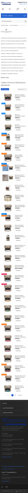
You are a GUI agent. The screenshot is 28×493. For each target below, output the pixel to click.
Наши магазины (5, 481)
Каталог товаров (8, 15)
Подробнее (18, 99)
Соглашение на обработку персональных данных (13, 466)
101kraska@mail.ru (10, 472)
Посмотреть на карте (7, 456)
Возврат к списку (5, 77)
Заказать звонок (23, 3)
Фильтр (6, 89)
